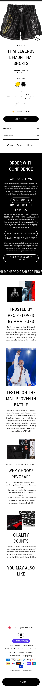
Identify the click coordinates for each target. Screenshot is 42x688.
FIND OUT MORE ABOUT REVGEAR (21, 258)
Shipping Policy (27, 656)
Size (21, 91)
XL (17, 103)
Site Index (18, 645)
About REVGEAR (28, 645)
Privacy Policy (12, 652)
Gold (17, 84)
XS (15, 97)
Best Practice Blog (10, 649)
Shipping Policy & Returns (21, 233)
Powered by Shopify (27, 670)
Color (21, 79)
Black (23, 84)
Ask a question (8, 136)
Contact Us (33, 649)
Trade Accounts (23, 649)
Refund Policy (30, 652)
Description (7, 128)
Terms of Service (15, 656)
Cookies (21, 652)
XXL (24, 103)
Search (11, 645)
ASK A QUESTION (21, 200)
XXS (8, 97)
